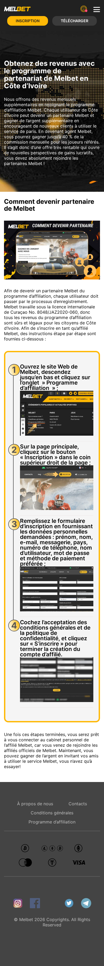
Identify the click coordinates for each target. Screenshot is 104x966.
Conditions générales (52, 812)
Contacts (78, 803)
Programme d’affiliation (52, 822)
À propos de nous (35, 803)
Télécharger (74, 20)
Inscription (27, 20)
